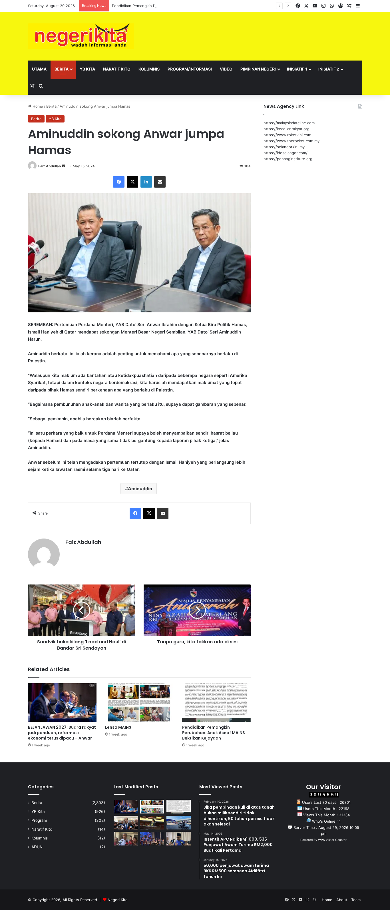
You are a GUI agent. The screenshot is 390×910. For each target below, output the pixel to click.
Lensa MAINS (118, 727)
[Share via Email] (160, 182)
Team (356, 899)
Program (39, 820)
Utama (39, 69)
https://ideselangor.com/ (285, 152)
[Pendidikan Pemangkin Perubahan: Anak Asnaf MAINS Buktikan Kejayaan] (216, 702)
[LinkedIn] (146, 182)
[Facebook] (118, 182)
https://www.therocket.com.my (291, 140)
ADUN (37, 847)
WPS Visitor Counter (332, 840)
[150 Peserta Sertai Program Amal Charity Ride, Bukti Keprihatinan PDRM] (178, 822)
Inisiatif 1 (297, 69)
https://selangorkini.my (284, 146)
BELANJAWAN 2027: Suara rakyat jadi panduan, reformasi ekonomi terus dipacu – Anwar (62, 732)
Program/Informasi (190, 69)
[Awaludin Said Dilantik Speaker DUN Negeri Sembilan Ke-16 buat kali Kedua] (152, 822)
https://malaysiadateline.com (289, 122)
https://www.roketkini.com (287, 134)
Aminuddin (140, 488)
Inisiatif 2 (328, 69)
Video (226, 69)
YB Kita (87, 69)
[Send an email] (63, 166)
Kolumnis (149, 69)
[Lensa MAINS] (139, 702)
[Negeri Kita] (81, 36)
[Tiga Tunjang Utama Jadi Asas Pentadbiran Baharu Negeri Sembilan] (152, 838)
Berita (62, 69)
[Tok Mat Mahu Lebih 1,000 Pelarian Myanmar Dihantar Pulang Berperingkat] (126, 838)
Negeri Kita (117, 899)
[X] (132, 182)
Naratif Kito (116, 69)
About (341, 899)
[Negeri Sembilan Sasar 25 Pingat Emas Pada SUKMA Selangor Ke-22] (178, 838)
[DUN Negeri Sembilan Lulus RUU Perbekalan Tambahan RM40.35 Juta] (126, 822)
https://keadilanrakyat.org (286, 128)
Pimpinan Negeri (258, 69)
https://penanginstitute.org (288, 158)
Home (37, 106)
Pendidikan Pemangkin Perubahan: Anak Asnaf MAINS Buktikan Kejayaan (176, 5)
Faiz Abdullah (49, 166)
